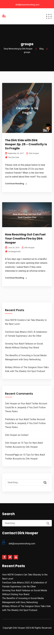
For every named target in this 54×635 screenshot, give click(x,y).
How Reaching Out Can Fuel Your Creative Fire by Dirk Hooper (25, 238)
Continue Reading (14, 183)
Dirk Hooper (11, 403)
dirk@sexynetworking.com (27, 4)
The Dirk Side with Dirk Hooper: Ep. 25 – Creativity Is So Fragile (26, 144)
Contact (24, 435)
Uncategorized (14, 251)
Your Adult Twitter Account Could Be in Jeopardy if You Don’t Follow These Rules (26, 407)
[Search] (45, 482)
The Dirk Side (13, 157)
